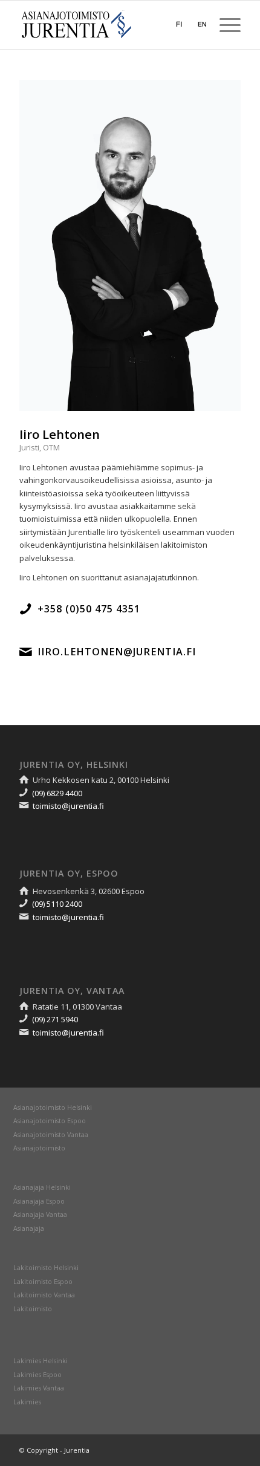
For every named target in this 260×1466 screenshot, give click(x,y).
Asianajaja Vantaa (40, 1214)
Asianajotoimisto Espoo (49, 1121)
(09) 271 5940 (55, 1019)
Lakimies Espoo (37, 1374)
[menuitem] (224, 25)
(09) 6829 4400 (57, 793)
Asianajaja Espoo (39, 1201)
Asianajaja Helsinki (42, 1187)
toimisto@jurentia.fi (68, 805)
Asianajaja (28, 1228)
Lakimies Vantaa (38, 1388)
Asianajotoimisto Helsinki (52, 1107)
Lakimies (27, 1402)
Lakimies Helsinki (40, 1361)
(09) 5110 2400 (57, 903)
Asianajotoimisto (39, 1148)
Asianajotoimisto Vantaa (50, 1134)
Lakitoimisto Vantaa (44, 1295)
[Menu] (224, 25)
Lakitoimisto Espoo (43, 1281)
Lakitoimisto (32, 1309)
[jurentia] (107, 25)
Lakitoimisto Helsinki (46, 1267)
